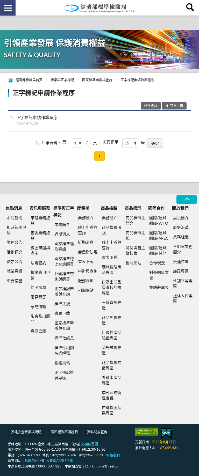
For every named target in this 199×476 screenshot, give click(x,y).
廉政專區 (181, 271)
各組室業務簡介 (183, 249)
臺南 (52, 461)
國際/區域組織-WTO (158, 220)
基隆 (28, 461)
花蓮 (69, 461)
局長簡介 (181, 218)
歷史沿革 (181, 228)
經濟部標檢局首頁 (29, 80)
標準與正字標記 (62, 80)
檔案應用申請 (40, 275)
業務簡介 (62, 225)
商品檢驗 (109, 208)
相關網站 (62, 363)
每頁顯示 (110, 142)
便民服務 (38, 288)
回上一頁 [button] (176, 106)
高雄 (61, 461)
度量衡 (83, 208)
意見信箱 (38, 307)
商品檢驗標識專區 (111, 365)
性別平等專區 (183, 283)
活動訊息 (14, 252)
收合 (186, 199)
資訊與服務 (40, 208)
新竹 (36, 461)
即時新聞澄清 (16, 230)
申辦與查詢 (87, 271)
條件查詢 (151, 106)
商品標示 (133, 208)
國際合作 (156, 208)
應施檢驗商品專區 (111, 270)
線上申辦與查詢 (40, 250)
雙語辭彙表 (159, 288)
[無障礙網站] (146, 432)
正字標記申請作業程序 (137, 80)
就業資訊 (14, 271)
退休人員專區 (183, 298)
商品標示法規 (135, 235)
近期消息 (62, 234)
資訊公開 (38, 331)
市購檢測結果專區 (111, 410)
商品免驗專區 (111, 320)
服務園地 (86, 281)
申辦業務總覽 (40, 220)
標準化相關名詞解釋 (64, 350)
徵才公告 (14, 262)
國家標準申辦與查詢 (97, 80)
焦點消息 (14, 208)
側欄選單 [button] (8, 8)
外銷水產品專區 (111, 380)
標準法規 (62, 304)
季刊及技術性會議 (111, 395)
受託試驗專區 (111, 350)
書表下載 (62, 314)
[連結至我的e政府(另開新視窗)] (166, 433)
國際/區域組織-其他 (158, 250)
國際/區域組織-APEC (158, 235)
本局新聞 (14, 218)
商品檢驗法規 (111, 230)
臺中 (44, 461)
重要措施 (14, 281)
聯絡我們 (113, 455)
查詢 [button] (191, 8)
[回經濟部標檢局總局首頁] (99, 8)
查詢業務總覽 (40, 235)
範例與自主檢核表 (135, 250)
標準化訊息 (64, 338)
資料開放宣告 (97, 432)
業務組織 (181, 237)
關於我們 (180, 208)
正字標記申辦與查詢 (64, 291)
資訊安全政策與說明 (26, 432)
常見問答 (38, 297)
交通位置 (181, 262)
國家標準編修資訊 (64, 246)
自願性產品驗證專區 (111, 335)
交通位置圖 (89, 444)
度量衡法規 (87, 252)
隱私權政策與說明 (64, 432)
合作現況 (157, 263)
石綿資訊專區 (111, 305)
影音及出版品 (40, 319)
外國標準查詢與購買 (64, 276)
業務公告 (14, 243)
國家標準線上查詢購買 (64, 261)
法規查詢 (38, 263)
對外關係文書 (159, 275)
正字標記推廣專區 (64, 375)
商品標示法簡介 (135, 220)
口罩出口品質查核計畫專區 (111, 287)
